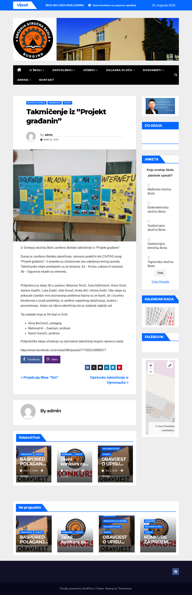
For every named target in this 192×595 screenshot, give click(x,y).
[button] (175, 74)
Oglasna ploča (119, 70)
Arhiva (23, 80)
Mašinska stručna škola (159, 191)
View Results (160, 281)
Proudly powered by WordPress (77, 588)
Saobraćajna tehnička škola (157, 245)
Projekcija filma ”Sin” (40, 377)
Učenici (89, 70)
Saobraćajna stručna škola (157, 227)
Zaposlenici (62, 70)
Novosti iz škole (36, 103)
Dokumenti (152, 70)
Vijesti (67, 103)
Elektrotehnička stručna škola (158, 209)
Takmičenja (55, 103)
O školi (35, 70)
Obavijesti (26, 454)
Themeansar (124, 588)
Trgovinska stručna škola (160, 264)
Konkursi (67, 454)
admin (49, 135)
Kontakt (46, 80)
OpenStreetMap (166, 426)
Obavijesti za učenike (115, 521)
